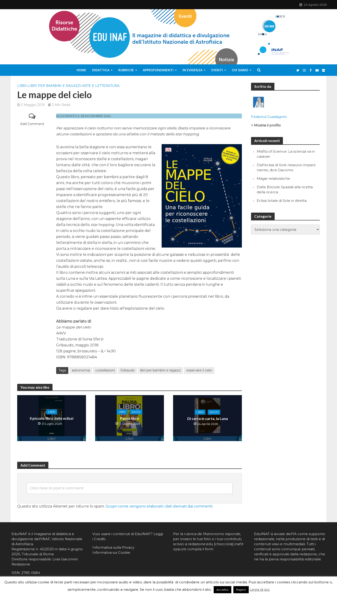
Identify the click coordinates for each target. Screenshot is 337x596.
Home (81, 70)
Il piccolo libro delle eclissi (51, 418)
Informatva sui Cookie (111, 552)
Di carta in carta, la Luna (207, 418)
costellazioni (105, 370)
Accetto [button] (222, 589)
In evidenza (192, 70)
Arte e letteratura (100, 86)
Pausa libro (129, 418)
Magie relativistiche (273, 178)
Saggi (136, 411)
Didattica (100, 70)
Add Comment (32, 124)
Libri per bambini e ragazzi (54, 86)
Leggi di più (260, 589)
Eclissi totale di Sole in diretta (282, 200)
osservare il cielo (199, 370)
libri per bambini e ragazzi (160, 370)
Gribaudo (127, 370)
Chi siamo (240, 70)
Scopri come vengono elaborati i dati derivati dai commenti (159, 506)
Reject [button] (241, 589)
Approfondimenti (158, 70)
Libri (22, 86)
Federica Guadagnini (269, 116)
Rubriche (126, 70)
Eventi (217, 70)
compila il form (200, 549)
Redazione (20, 564)
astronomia (81, 370)
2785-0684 (30, 572)
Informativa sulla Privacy (113, 547)
